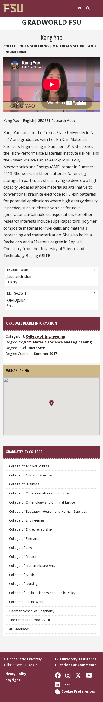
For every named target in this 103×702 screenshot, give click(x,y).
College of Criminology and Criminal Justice (42, 502)
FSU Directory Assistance (76, 659)
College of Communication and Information (42, 493)
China (24, 370)
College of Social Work (26, 602)
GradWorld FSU (51, 22)
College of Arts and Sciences (31, 475)
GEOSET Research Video (56, 120)
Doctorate (36, 347)
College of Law (20, 547)
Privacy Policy (14, 674)
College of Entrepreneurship (30, 529)
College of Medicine (24, 556)
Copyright (11, 680)
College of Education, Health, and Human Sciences (48, 511)
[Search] (88, 8)
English (28, 120)
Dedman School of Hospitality (31, 611)
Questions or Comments (75, 664)
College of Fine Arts (24, 538)
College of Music (21, 574)
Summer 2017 (45, 353)
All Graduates (19, 629)
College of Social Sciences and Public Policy (42, 592)
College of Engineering (26, 46)
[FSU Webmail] (80, 8)
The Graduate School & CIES (31, 620)
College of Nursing (23, 583)
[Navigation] (96, 8)
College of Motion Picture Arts (32, 565)
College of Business (24, 484)
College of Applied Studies (29, 466)
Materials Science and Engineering (62, 342)
